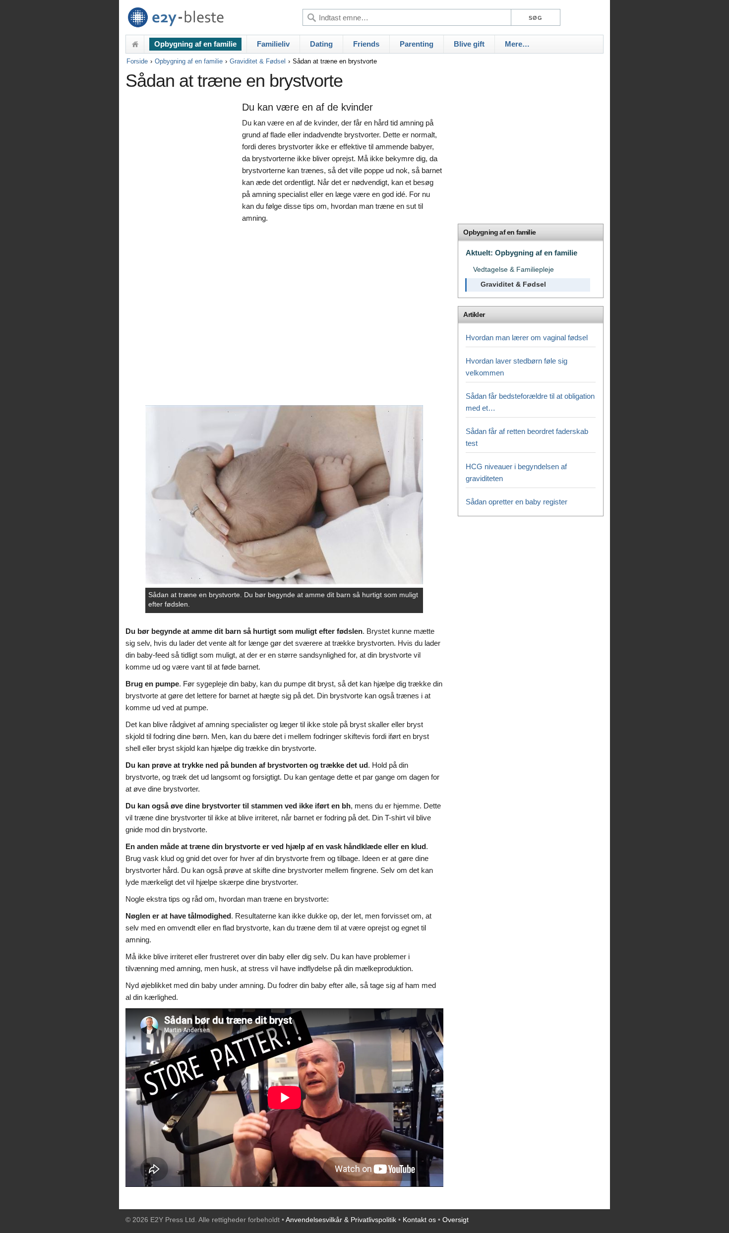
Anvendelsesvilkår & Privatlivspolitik (341, 1220)
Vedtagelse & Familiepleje (513, 269)
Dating (321, 44)
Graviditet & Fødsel (258, 61)
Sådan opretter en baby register (516, 501)
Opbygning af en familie (195, 44)
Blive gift (469, 44)
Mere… (517, 44)
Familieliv (273, 44)
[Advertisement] (181, 251)
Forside (137, 61)
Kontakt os (419, 1220)
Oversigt (455, 1220)
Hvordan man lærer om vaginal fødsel (527, 337)
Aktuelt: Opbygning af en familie (521, 252)
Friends (366, 44)
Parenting (416, 44)
